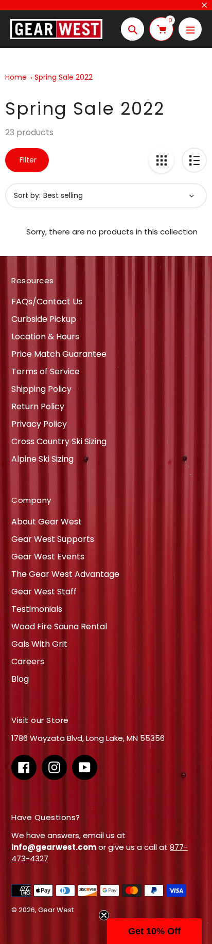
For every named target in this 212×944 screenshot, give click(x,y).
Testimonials (36, 609)
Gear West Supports (52, 539)
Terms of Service (45, 371)
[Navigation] (190, 29)
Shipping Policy (41, 389)
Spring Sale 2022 (63, 77)
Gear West (56, 910)
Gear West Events (47, 556)
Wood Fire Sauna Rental (59, 626)
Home (16, 77)
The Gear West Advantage (65, 574)
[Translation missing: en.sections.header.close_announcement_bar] (204, 5)
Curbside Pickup (43, 319)
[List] (194, 160)
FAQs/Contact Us (46, 301)
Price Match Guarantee (59, 354)
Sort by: (27, 195)
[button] (154, 931)
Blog (20, 679)
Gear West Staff (44, 591)
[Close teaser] (104, 915)
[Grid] (161, 160)
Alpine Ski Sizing (42, 459)
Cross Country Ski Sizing (59, 441)
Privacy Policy (39, 424)
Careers (27, 661)
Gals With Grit (39, 644)
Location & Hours (45, 336)
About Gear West (46, 522)
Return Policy (37, 406)
